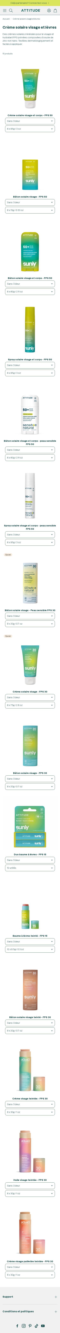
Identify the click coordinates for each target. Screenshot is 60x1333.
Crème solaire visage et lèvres (26, 19)
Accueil (6, 19)
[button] (5, 10)
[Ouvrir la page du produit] (30, 84)
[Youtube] (43, 1326)
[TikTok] (36, 1326)
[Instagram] (24, 1326)
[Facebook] (17, 1326)
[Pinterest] (30, 1326)
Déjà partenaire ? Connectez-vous (29, 3)
